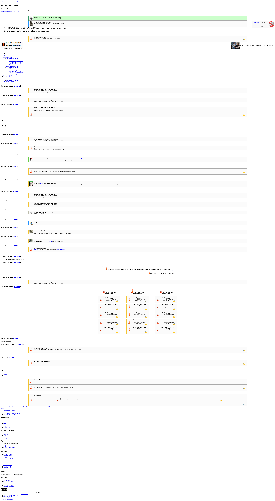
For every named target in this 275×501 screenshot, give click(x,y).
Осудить (5, 424)
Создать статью (7, 466)
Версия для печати (8, 484)
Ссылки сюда (6, 480)
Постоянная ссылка (8, 485)
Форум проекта (7, 468)
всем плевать (80, 399)
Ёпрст (4, 412)
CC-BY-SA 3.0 (24, 494)
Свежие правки (7, 463)
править (17, 86)
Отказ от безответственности (10, 497)
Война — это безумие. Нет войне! (9, 1)
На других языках (7, 438)
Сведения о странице (8, 486)
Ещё (4, 435)
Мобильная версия (8, 499)
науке (41, 183)
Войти (5, 448)
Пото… (5, 374)
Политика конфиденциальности (11, 495)
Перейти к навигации (6, 11)
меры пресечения (60, 249)
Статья (5, 423)
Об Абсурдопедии (7, 496)
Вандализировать (7, 426)
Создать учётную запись (9, 447)
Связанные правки (8, 481)
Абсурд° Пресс (7, 457)
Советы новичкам (7, 465)
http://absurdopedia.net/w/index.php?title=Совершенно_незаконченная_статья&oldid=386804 (29, 406)
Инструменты (6, 436)
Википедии (256, 22)
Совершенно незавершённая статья (19, 10)
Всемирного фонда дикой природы (84, 158)
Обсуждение (6, 445)
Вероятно (36, 249)
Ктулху (50, 241)
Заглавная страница (8, 454)
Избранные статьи (7, 455)
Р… (4, 375)
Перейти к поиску (15, 11)
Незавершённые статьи (9, 410)
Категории (3, 408)
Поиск (3, 471)
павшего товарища (56, 250)
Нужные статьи (7, 467)
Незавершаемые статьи (9, 414)
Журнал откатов (7, 427)
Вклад (4, 446)
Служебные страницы (8, 482)
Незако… (5, 369)
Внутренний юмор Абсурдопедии (11, 413)
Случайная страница (8, 458)
